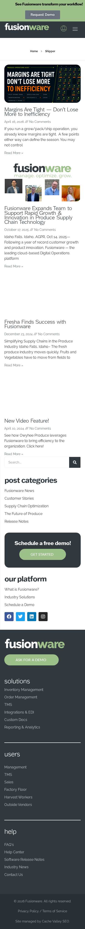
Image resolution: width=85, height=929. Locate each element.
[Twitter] (20, 616)
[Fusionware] (27, 26)
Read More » (13, 153)
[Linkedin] (31, 616)
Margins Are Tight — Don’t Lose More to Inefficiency (41, 111)
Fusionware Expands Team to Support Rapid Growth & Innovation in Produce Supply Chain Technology (38, 215)
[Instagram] (43, 616)
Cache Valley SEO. (56, 921)
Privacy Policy (28, 911)
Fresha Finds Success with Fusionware (35, 324)
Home (34, 51)
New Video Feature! (26, 420)
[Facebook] (9, 616)
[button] (75, 30)
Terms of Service (54, 911)
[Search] (74, 462)
